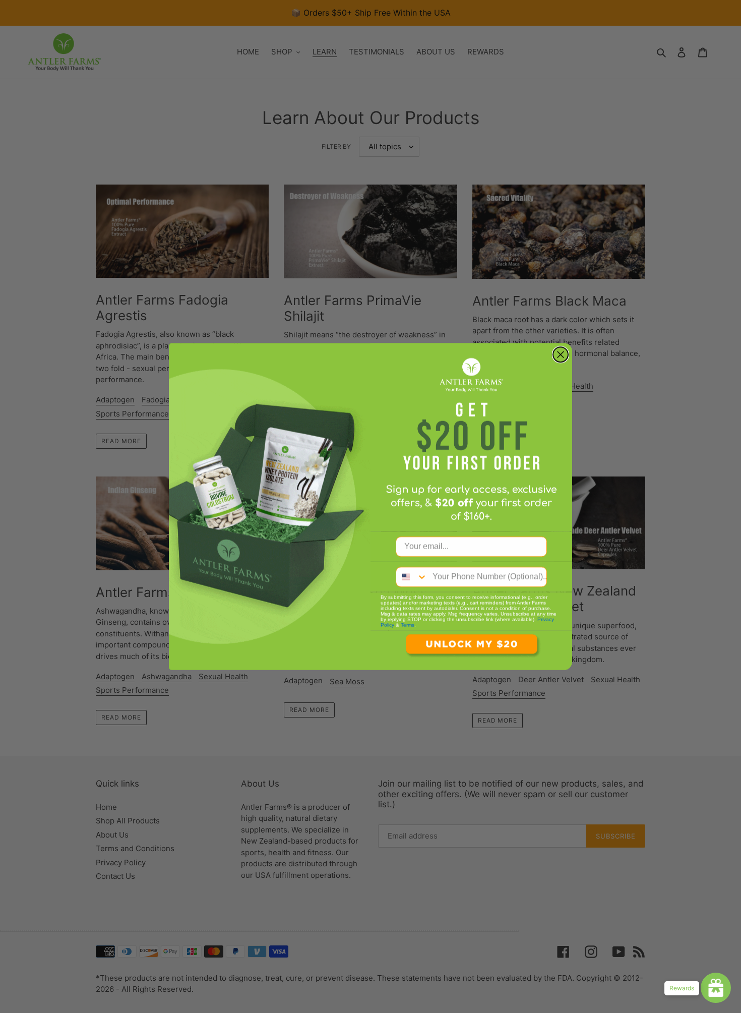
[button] (471, 650)
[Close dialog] (560, 354)
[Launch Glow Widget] (716, 988)
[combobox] (411, 576)
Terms (407, 625)
